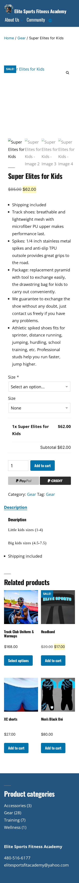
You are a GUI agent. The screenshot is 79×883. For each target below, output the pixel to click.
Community (36, 19)
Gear (21, 38)
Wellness (12, 827)
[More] (50, 20)
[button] (67, 72)
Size (13, 377)
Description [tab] (15, 507)
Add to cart (42, 465)
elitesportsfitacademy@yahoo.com (36, 865)
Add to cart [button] (53, 660)
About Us (12, 19)
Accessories (15, 805)
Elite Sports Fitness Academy (40, 11)
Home (9, 38)
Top (75, 878)
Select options (18, 660)
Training (12, 820)
